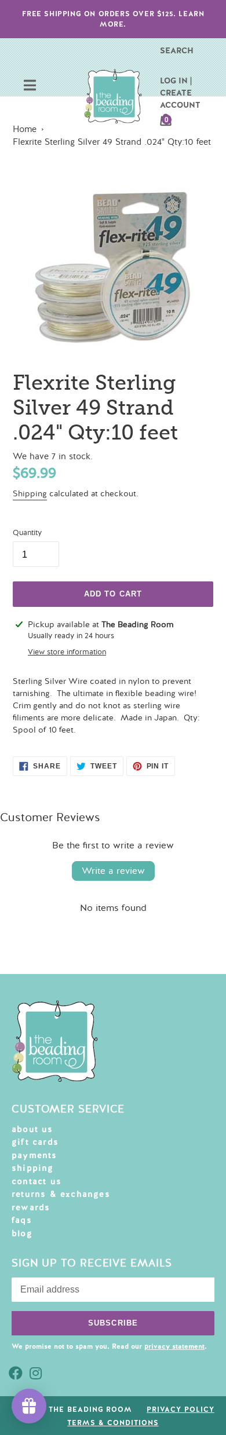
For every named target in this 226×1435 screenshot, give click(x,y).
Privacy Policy (180, 1409)
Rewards (31, 1207)
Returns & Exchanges (61, 1194)
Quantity (27, 533)
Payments (34, 1155)
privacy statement (174, 1346)
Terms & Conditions (112, 1422)
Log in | (176, 80)
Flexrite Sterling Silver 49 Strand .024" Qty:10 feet (112, 142)
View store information (67, 652)
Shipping (30, 493)
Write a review (113, 871)
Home (25, 129)
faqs (22, 1220)
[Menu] (29, 86)
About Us (32, 1129)
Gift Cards (35, 1142)
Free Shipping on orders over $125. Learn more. (113, 19)
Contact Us (36, 1181)
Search (177, 50)
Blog (22, 1233)
